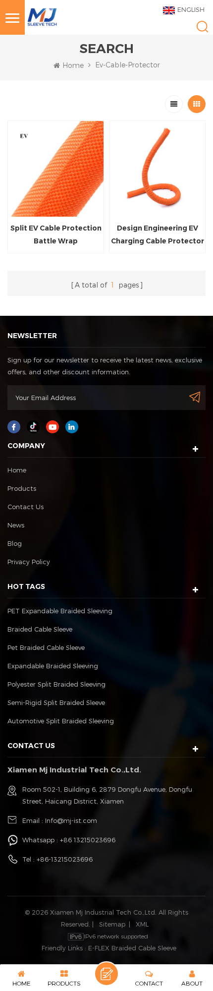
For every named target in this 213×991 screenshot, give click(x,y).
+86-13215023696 (65, 859)
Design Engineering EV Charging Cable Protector (157, 234)
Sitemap (112, 924)
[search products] (202, 26)
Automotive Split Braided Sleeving (60, 721)
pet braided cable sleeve (46, 647)
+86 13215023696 (87, 840)
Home (73, 65)
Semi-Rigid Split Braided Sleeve (56, 702)
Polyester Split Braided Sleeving (56, 684)
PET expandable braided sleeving (59, 611)
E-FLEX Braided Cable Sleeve (132, 948)
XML (142, 924)
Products (21, 488)
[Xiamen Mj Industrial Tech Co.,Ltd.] (42, 16)
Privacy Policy (28, 562)
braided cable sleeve (39, 629)
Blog (14, 543)
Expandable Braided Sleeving (52, 666)
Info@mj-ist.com (71, 820)
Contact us (25, 507)
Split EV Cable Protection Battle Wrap (56, 234)
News (15, 525)
